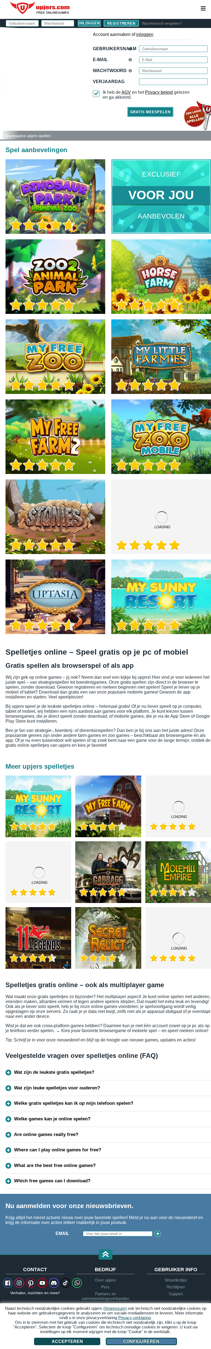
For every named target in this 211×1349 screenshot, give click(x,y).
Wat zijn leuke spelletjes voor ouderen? (57, 1087)
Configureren (141, 1341)
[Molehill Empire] (178, 872)
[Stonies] (55, 516)
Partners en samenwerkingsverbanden (105, 1296)
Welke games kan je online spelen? (52, 1118)
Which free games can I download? (52, 1180)
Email (62, 1233)
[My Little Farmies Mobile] (161, 516)
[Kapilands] (178, 938)
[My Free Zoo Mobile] (161, 436)
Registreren (121, 23)
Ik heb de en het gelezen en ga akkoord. (146, 95)
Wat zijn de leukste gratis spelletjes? (54, 1072)
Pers (105, 1287)
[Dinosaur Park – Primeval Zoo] (55, 196)
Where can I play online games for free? (57, 1149)
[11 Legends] (38, 938)
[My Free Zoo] (55, 356)
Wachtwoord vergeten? (162, 23)
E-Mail (100, 59)
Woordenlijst (176, 1280)
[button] (105, 1255)
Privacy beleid (159, 92)
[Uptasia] (55, 597)
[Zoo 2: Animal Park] (1, 83)
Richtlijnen (175, 1287)
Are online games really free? (46, 1134)
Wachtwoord (110, 70)
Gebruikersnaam (114, 48)
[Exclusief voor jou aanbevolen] (161, 196)
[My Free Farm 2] (55, 436)
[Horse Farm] (161, 276)
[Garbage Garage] (108, 872)
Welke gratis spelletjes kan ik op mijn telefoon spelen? (73, 1103)
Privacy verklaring (134, 1317)
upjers (40, 8)
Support (176, 1293)
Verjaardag (108, 81)
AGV (126, 92)
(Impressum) (115, 1308)
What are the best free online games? (55, 1165)
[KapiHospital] (38, 872)
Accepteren (67, 1341)
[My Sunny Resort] (161, 597)
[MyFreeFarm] (108, 806)
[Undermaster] (178, 806)
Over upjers (105, 1280)
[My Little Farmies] (161, 356)
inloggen (144, 34)
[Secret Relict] (108, 938)
